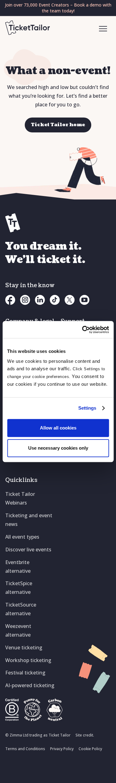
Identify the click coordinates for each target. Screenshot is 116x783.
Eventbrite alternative (18, 566)
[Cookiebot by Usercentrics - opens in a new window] (82, 330)
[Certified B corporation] (12, 710)
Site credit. (84, 735)
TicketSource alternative (20, 609)
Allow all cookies (58, 427)
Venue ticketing (23, 647)
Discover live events (28, 549)
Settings (87, 408)
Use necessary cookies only (58, 448)
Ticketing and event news (28, 519)
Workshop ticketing (28, 660)
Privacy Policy (62, 748)
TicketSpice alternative (18, 587)
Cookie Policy (90, 748)
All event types (22, 536)
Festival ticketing (25, 672)
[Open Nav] (103, 29)
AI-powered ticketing (29, 685)
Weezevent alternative (18, 630)
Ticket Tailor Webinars (20, 498)
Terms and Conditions (25, 748)
